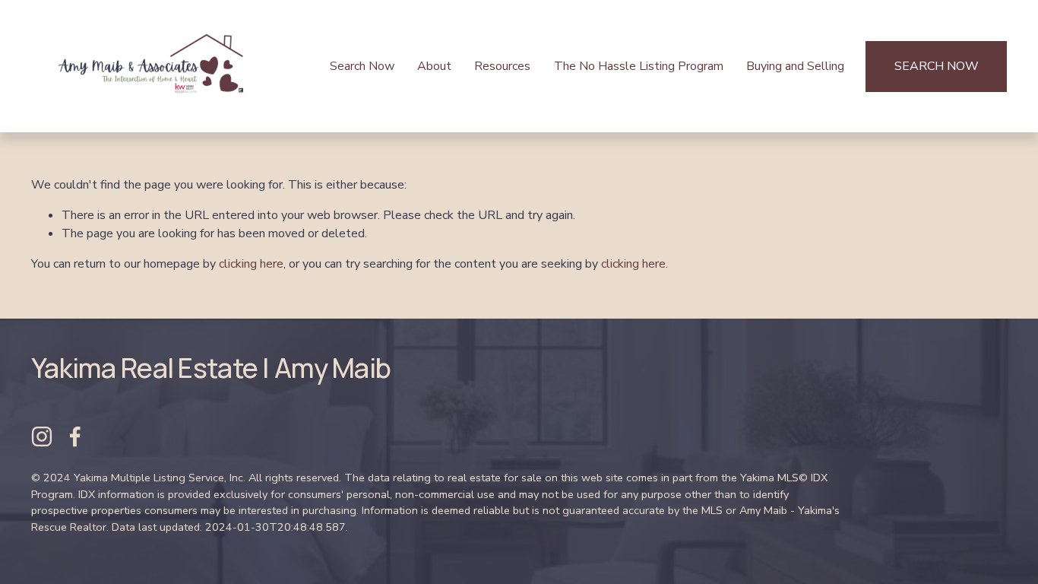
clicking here (251, 264)
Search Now (362, 66)
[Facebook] (75, 436)
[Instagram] (41, 436)
